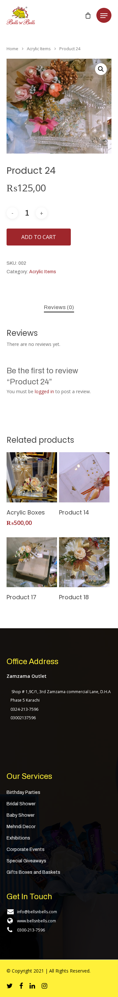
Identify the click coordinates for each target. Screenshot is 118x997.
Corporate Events (26, 849)
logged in (44, 391)
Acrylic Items (39, 49)
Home (12, 49)
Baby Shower (20, 815)
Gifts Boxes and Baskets (33, 872)
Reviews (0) (59, 307)
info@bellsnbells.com (37, 912)
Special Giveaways (26, 860)
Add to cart (38, 237)
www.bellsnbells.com (36, 921)
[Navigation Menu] (103, 15)
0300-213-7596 (31, 930)
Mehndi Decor (21, 826)
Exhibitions (18, 838)
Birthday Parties (23, 792)
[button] (101, 69)
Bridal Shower (21, 803)
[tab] (59, 308)
